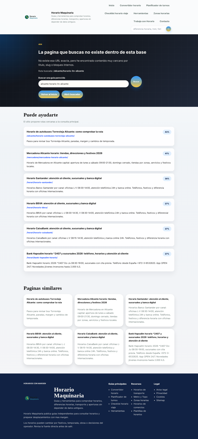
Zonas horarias (161, 13)
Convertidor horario (130, 5)
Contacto (164, 21)
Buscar (136, 82)
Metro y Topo (140, 396)
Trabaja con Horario (144, 21)
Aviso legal (161, 389)
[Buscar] (168, 28)
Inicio (111, 5)
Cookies (160, 396)
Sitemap (160, 400)
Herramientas (141, 13)
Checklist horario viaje (116, 13)
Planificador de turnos (157, 5)
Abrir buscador (72, 94)
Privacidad (161, 393)
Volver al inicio (49, 94)
